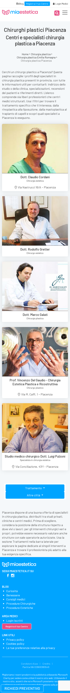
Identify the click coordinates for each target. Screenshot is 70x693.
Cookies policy (15, 643)
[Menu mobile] (64, 13)
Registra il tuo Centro (37, 3)
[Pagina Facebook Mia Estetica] (8, 575)
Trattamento (33, 488)
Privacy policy (15, 639)
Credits (46, 663)
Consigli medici (15, 599)
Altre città (34, 495)
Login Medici (61, 3)
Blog (21, 3)
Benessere (13, 595)
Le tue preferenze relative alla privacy (30, 648)
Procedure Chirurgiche (20, 603)
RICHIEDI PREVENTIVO (22, 688)
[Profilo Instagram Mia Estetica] (12, 575)
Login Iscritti (14, 620)
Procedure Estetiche (19, 608)
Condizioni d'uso (29, 663)
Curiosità (12, 591)
